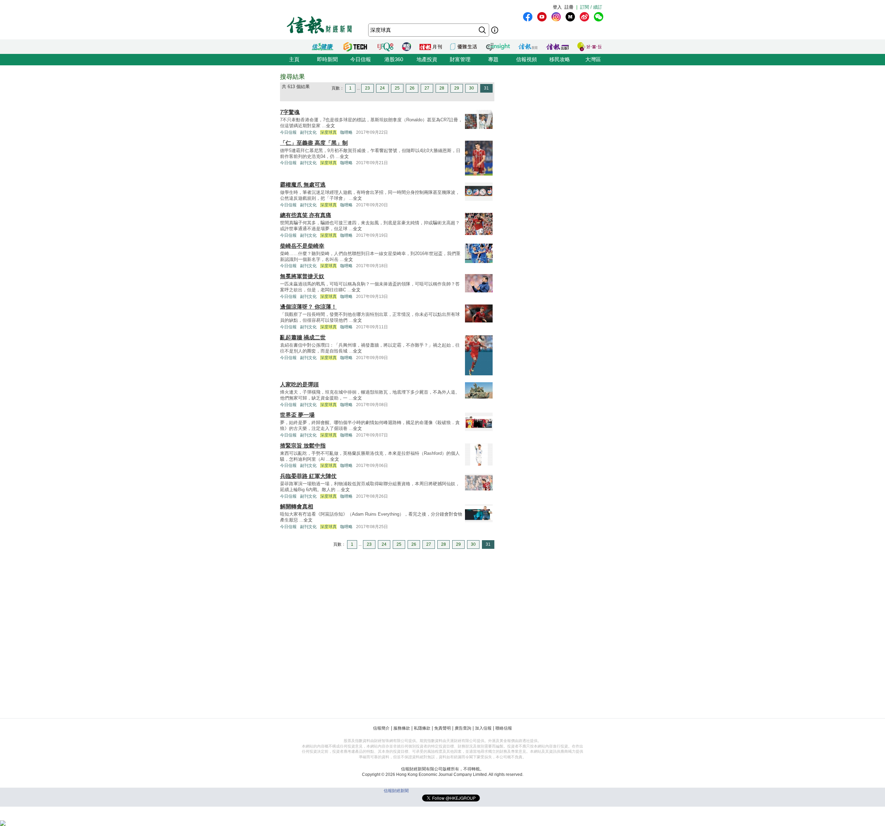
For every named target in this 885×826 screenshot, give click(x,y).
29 (456, 88)
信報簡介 (381, 728)
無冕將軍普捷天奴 (302, 276)
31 (486, 88)
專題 (493, 59)
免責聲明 (442, 728)
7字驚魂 (290, 112)
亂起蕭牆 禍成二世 (303, 337)
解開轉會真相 (296, 506)
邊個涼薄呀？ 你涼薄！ (308, 307)
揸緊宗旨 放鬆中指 (303, 446)
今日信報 (360, 59)
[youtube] (542, 16)
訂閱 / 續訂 (591, 7)
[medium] (570, 16)
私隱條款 (422, 728)
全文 (330, 125)
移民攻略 (559, 59)
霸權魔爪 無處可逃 (303, 185)
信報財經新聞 (396, 790)
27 (427, 88)
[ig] (556, 16)
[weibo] (584, 16)
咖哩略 (346, 132)
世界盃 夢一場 (297, 415)
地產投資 (427, 59)
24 (382, 88)
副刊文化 (308, 132)
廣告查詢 (463, 728)
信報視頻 (526, 59)
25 (397, 88)
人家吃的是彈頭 (299, 384)
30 (471, 88)
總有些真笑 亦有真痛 (305, 215)
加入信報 (483, 728)
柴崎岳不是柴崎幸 (302, 246)
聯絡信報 (503, 728)
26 (412, 88)
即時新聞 (327, 59)
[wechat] (598, 16)
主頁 (294, 59)
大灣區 (593, 59)
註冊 (569, 7)
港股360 (393, 59)
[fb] (527, 16)
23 (367, 88)
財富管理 (460, 59)
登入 (557, 7)
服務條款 (401, 728)
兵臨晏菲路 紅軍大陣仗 (308, 476)
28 (441, 88)
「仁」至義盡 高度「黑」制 (314, 143)
